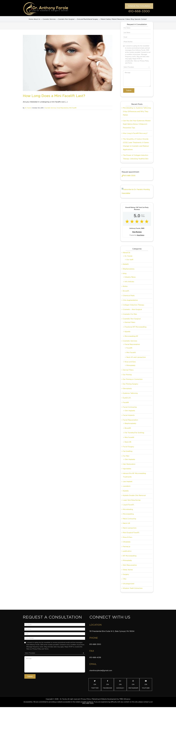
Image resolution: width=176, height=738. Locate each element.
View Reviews (137, 232)
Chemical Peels (128, 296)
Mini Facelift (72, 108)
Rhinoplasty (130, 365)
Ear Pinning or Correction (132, 379)
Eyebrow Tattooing (130, 393)
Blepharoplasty (128, 269)
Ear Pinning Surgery (130, 384)
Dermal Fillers (130, 322)
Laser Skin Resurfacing (131, 500)
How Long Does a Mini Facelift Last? (54, 96)
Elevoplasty (127, 388)
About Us (126, 252)
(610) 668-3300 (88, 703)
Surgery (126, 574)
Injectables (127, 469)
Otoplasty (126, 542)
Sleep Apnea (128, 570)
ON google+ (120, 686)
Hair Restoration (129, 464)
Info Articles (129, 282)
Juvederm (126, 486)
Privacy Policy (86, 699)
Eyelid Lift (127, 398)
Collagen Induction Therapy (133, 305)
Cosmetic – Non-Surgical (132, 309)
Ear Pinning (127, 375)
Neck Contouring (129, 519)
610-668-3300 (139, 11)
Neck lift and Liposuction (136, 357)
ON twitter (94, 686)
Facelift (129, 348)
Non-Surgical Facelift (131, 532)
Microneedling (128, 514)
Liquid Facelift (128, 505)
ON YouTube (146, 686)
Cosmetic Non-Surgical (132, 319)
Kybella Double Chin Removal (134, 495)
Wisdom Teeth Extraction (132, 588)
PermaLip (126, 546)
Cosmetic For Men (130, 314)
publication (127, 551)
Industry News (130, 277)
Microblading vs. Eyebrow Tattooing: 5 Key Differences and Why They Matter (137, 111)
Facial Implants (128, 415)
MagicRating (140, 235)
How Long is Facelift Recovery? (135, 133)
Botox (125, 286)
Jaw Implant (127, 481)
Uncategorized (128, 584)
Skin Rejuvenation (130, 565)
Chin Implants (130, 411)
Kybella (127, 332)
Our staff (129, 260)
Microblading (128, 509)
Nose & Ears (127, 537)
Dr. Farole (28, 108)
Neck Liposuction (129, 528)
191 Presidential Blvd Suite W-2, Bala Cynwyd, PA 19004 (111, 631)
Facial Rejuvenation (62, 108)
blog (124, 273)
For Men (126, 456)
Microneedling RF (131, 336)
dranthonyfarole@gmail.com (100, 670)
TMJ (124, 579)
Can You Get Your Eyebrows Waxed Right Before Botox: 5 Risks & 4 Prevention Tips (136, 124)
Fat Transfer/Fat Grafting (134, 433)
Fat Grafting (127, 451)
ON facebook (107, 686)
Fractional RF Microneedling (135, 327)
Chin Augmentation (130, 300)
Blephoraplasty (130, 423)
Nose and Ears (130, 362)
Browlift (126, 291)
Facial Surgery (128, 447)
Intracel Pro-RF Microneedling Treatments (134, 475)
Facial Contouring (130, 407)
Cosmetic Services (50, 108)
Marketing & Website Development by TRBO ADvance (111, 699)
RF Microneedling (129, 556)
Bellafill (126, 264)
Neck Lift (126, 523)
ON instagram (133, 686)
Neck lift (128, 442)
